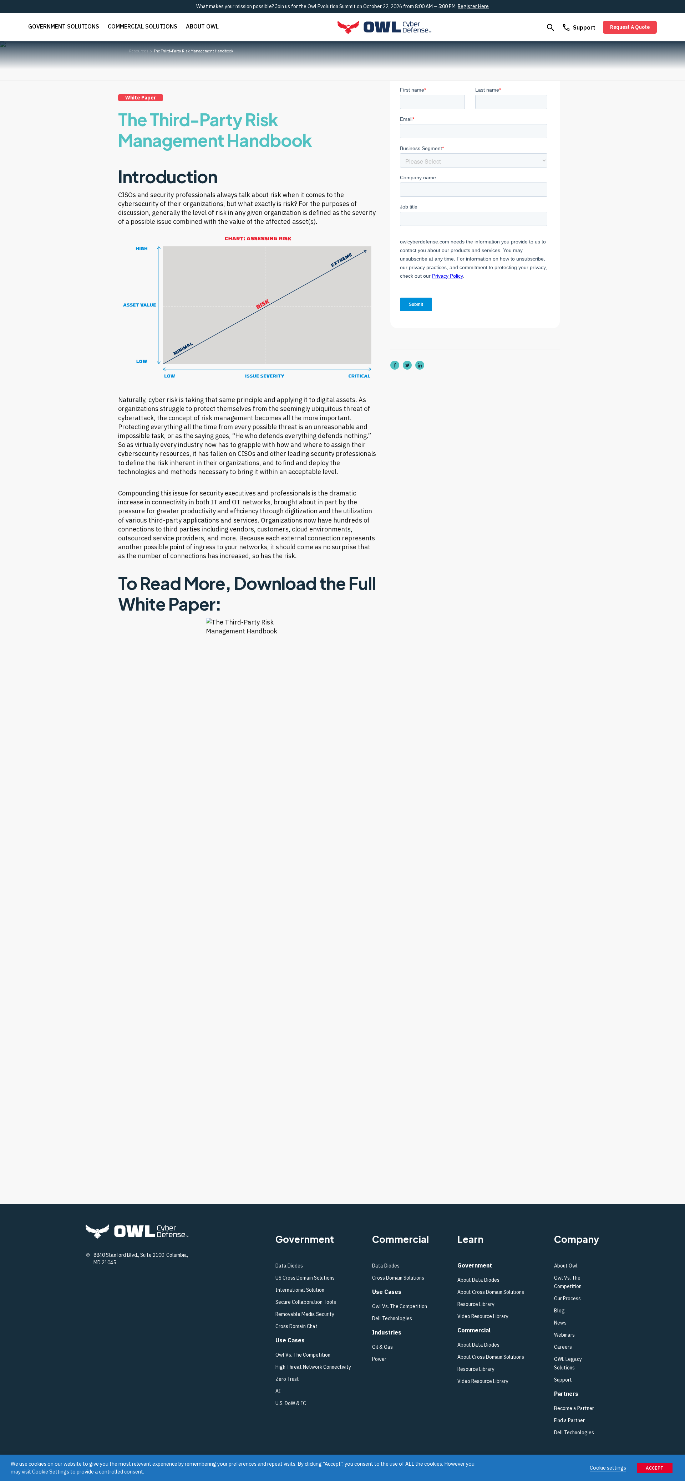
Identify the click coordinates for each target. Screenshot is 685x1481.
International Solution (299, 1290)
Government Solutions (63, 26)
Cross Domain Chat (296, 1326)
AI (278, 1391)
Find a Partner (569, 1420)
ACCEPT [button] (655, 1468)
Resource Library (475, 1304)
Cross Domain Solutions (398, 1278)
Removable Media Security (304, 1314)
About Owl (202, 26)
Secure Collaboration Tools (306, 1302)
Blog (559, 1310)
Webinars (564, 1335)
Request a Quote (630, 27)
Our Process (567, 1298)
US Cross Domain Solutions (305, 1278)
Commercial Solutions (142, 26)
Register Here (473, 6)
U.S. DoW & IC (290, 1403)
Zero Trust (287, 1379)
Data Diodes (289, 1266)
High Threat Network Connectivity (313, 1367)
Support (584, 27)
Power (379, 1359)
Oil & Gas (382, 1347)
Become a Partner (574, 1408)
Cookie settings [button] (608, 1467)
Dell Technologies (392, 1318)
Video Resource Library (482, 1316)
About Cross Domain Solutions (490, 1292)
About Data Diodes (478, 1280)
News (560, 1323)
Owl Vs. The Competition (302, 1355)
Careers (563, 1347)
